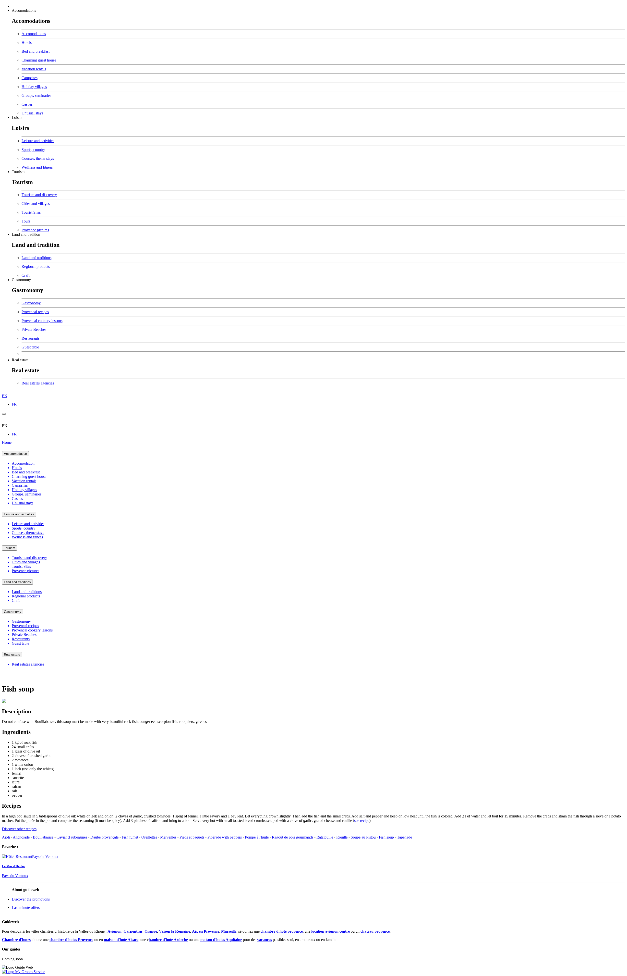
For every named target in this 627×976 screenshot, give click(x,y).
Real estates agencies (38, 383)
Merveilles (168, 837)
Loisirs (17, 117)
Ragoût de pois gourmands (292, 837)
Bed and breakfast (35, 51)
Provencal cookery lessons (42, 321)
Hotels (27, 42)
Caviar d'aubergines (72, 837)
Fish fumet (130, 837)
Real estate (20, 360)
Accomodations (24, 10)
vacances (264, 940)
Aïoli (6, 837)
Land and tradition (26, 234)
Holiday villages (34, 87)
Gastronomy (21, 280)
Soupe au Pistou (363, 837)
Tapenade (404, 837)
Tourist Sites (31, 212)
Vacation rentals (34, 69)
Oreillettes (149, 837)
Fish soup (386, 837)
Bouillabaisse (43, 837)
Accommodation (15, 454)
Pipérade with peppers (224, 837)
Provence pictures (35, 230)
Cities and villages (36, 203)
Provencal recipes (35, 312)
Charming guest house (39, 60)
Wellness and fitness (37, 167)
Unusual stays (32, 113)
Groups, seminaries (36, 95)
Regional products (36, 266)
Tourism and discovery (39, 195)
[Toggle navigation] (4, 414)
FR (14, 404)
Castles (27, 104)
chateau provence (375, 931)
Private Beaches (34, 329)
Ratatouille (324, 837)
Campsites (29, 78)
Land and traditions (36, 258)
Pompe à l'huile (257, 837)
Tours (26, 221)
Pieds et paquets (192, 837)
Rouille (342, 837)
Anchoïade (21, 837)
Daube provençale (104, 837)
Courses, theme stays (38, 158)
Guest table (30, 347)
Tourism (18, 172)
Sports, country (33, 150)
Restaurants (30, 338)
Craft (25, 275)
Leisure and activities (38, 141)
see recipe (361, 820)
